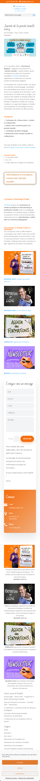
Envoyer (27, 439)
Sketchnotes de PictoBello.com (14, 739)
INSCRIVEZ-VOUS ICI (20, 618)
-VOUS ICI (23, 579)
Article (26, 33)
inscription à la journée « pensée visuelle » (22, 147)
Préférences (20, 774)
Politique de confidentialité (26, 778)
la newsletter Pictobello (15, 373)
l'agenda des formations (16, 342)
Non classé (7, 736)
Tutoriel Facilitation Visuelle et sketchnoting (18, 749)
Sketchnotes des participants (13, 745)
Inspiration (7, 35)
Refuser (20, 768)
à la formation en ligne (17, 310)
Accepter (20, 762)
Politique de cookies (11, 778)
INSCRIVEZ (17, 579)
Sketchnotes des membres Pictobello (16, 742)
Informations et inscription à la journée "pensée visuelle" (19, 178)
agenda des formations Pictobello (24, 647)
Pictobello (10, 33)
